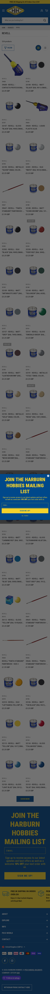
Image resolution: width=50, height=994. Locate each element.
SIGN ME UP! (25, 511)
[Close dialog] (48, 476)
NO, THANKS (25, 515)
